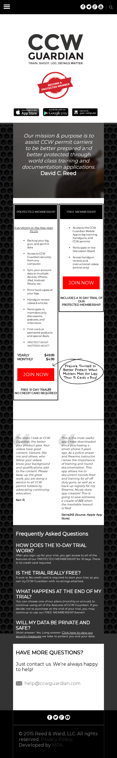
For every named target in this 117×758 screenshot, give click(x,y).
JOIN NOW (36, 374)
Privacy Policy (56, 739)
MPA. (58, 745)
